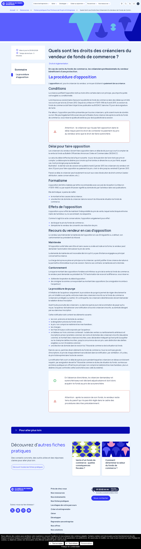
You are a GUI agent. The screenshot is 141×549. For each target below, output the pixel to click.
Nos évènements (58, 497)
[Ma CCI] (121, 4)
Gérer (53, 513)
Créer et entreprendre (60, 509)
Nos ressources (58, 493)
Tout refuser (73, 543)
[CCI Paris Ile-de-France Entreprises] (12, 3)
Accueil (12, 10)
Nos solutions (57, 530)
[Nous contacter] (134, 4)
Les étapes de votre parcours (64, 505)
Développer (56, 517)
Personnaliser (86, 543)
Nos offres (55, 525)
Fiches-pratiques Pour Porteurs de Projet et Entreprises (54, 10)
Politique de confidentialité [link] (70, 547)
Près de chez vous (59, 488)
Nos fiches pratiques (60, 501)
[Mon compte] (138, 3)
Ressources (24, 10)
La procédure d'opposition (22, 75)
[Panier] (130, 4)
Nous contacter (101, 498)
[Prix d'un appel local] (105, 490)
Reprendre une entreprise (62, 521)
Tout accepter (57, 543)
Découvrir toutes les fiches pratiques (28, 467)
